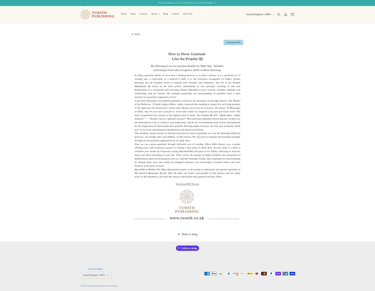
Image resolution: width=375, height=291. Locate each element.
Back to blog (190, 234)
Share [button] (137, 34)
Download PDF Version (187, 184)
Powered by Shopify (110, 286)
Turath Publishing (94, 286)
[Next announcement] (294, 3)
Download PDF (233, 42)
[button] (155, 14)
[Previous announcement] (80, 3)
